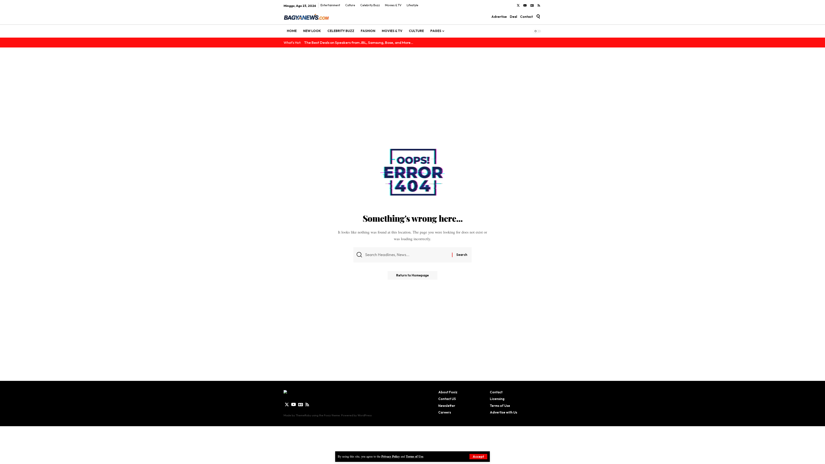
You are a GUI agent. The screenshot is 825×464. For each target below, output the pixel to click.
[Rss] (538, 5)
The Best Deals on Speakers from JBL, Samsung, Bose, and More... (358, 42)
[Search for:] (407, 255)
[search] (538, 16)
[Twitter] (518, 5)
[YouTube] (525, 5)
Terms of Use (414, 456)
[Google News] (532, 5)
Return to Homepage (412, 275)
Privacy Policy (390, 456)
